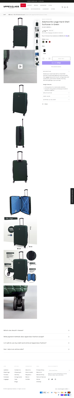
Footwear (6, 377)
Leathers (6, 370)
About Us (28, 370)
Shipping (50, 32)
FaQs (16, 379)
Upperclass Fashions (12, 388)
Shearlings (7, 372)
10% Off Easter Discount (19, 14)
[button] (62, 7)
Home (11, 14)
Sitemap (38, 381)
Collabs (28, 379)
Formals (6, 374)
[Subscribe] (69, 370)
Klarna (38, 379)
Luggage (6, 379)
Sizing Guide (18, 377)
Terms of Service (41, 377)
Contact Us (18, 370)
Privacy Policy (40, 370)
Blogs (16, 381)
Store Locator (29, 372)
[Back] (5, 14)
